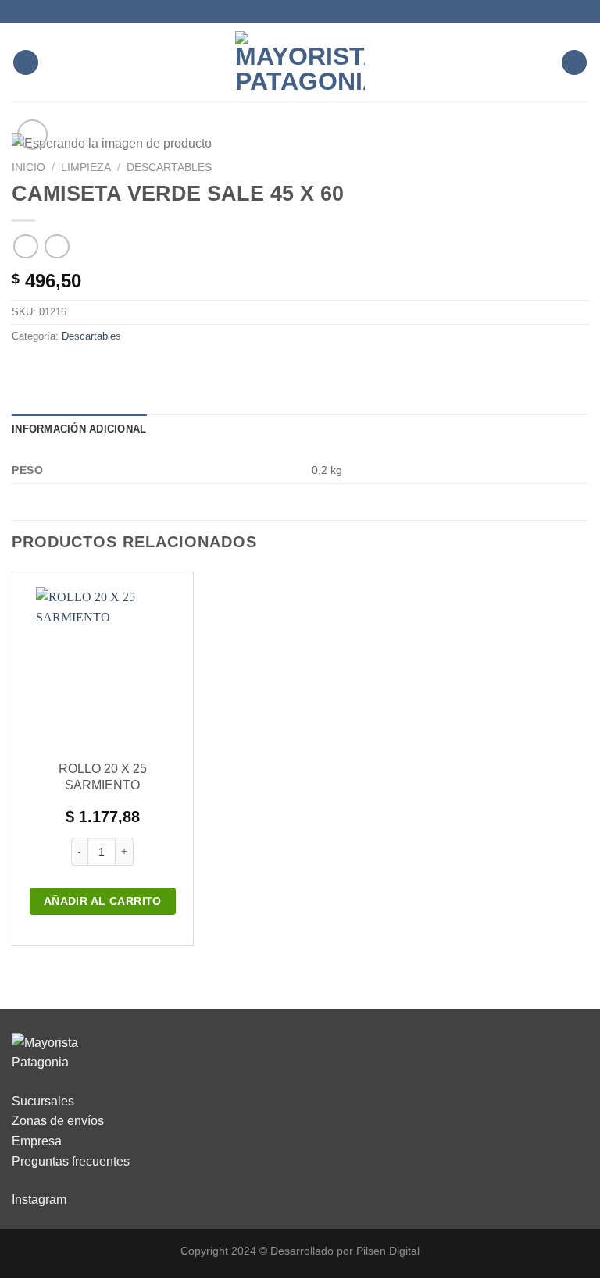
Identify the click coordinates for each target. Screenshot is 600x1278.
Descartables (169, 167)
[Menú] (25, 63)
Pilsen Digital (388, 1250)
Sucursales (43, 1101)
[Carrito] (574, 63)
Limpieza (86, 167)
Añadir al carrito (103, 901)
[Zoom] (32, 134)
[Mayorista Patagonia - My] (51, 1052)
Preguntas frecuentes (71, 1161)
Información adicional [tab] (79, 429)
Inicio (28, 167)
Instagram (39, 1199)
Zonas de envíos (58, 1120)
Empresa (37, 1141)
